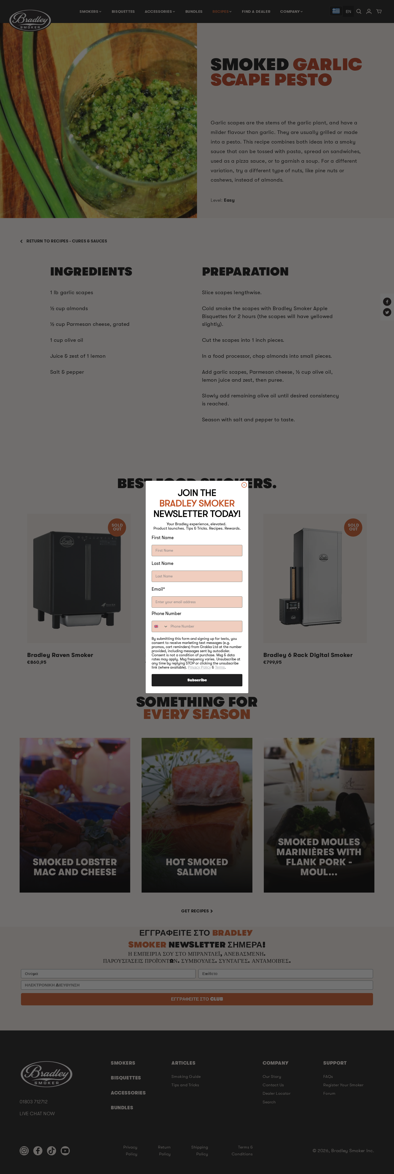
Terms (220, 667)
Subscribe (197, 680)
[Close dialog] (244, 485)
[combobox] (160, 626)
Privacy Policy (199, 667)
